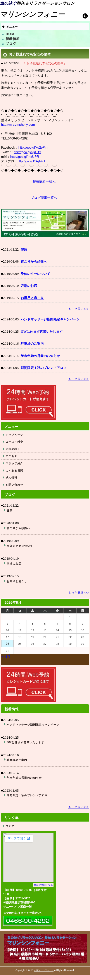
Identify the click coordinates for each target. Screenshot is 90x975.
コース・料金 (14, 442)
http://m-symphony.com (18, 124)
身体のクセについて (35, 273)
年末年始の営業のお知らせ (40, 356)
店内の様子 (13, 449)
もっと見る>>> (78, 309)
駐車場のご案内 (32, 343)
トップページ (14, 435)
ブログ (11, 43)
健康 (24, 249)
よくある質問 (14, 470)
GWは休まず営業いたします (42, 331)
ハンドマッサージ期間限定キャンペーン (50, 319)
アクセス (11, 456)
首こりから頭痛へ (34, 261)
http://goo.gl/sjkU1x (27, 152)
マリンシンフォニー (44, 970)
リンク (10, 826)
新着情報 (13, 38)
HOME (11, 33)
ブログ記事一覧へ (44, 197)
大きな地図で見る (43, 884)
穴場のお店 (29, 285)
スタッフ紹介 (14, 463)
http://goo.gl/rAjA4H (31, 161)
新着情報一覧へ (44, 181)
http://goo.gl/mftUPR (24, 156)
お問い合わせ (14, 485)
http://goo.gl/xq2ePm (33, 147)
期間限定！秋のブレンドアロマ (44, 368)
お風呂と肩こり (32, 298)
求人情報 (11, 477)
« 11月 (5, 656)
